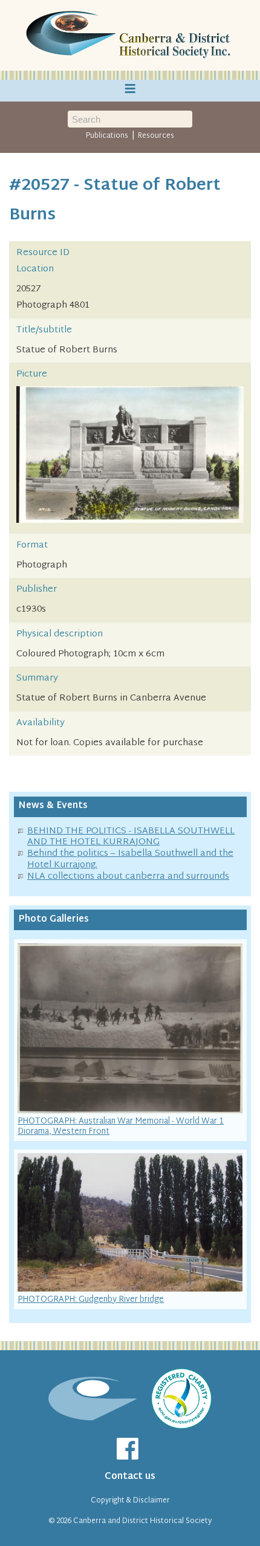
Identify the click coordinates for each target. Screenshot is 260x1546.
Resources (156, 136)
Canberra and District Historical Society (142, 1521)
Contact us (130, 1477)
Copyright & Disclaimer (130, 1500)
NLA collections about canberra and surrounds (128, 876)
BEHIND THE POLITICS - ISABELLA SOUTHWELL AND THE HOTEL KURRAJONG (131, 837)
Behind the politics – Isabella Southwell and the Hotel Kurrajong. (130, 859)
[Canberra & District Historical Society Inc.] (130, 35)
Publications (107, 136)
